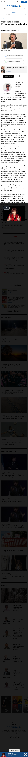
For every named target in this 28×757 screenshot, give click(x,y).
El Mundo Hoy (11, 14)
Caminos (11, 2)
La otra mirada (4, 14)
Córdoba (16, 9)
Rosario (22, 9)
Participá (24, 2)
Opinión (16, 2)
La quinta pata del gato (19, 14)
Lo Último (5, 9)
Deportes (6, 2)
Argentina (10, 9)
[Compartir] (19, 76)
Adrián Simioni (7, 93)
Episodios (8, 71)
